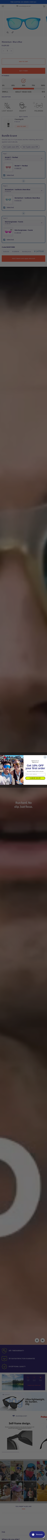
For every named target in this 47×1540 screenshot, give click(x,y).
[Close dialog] (45, 757)
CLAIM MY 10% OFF (35, 778)
